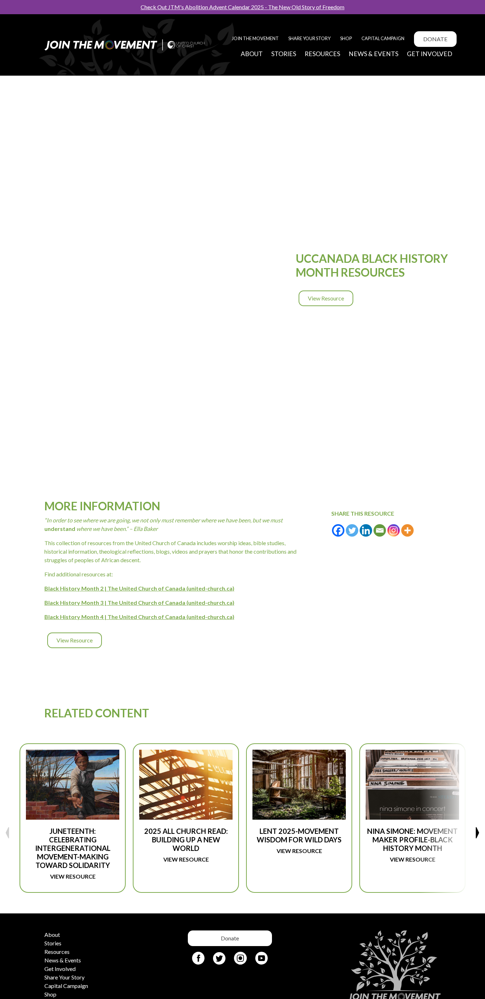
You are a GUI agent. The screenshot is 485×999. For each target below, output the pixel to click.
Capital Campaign (382, 38)
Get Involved (429, 54)
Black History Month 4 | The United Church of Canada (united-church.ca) (139, 616)
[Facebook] (338, 530)
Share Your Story (309, 38)
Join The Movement (255, 38)
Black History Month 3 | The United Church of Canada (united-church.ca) (139, 602)
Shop (346, 38)
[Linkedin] (366, 530)
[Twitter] (352, 530)
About (252, 54)
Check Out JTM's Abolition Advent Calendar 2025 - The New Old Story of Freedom (242, 7)
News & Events (373, 54)
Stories (283, 54)
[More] (407, 530)
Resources (322, 54)
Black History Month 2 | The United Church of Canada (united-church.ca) (139, 588)
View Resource (326, 298)
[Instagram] (393, 530)
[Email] (380, 530)
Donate (435, 39)
